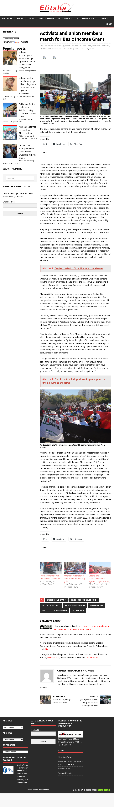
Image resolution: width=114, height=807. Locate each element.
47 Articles (89, 670)
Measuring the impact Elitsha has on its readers (70, 763)
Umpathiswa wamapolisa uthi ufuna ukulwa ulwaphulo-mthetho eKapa (28, 151)
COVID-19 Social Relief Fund (83, 600)
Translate (24, 41)
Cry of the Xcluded (51, 605)
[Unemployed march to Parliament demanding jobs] (75, 568)
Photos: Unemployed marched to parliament (50, 577)
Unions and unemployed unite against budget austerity (100, 578)
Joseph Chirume (71, 45)
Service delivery (46, 18)
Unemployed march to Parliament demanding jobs (74, 578)
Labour (31, 18)
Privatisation (96, 605)
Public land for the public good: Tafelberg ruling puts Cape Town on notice (28, 110)
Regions (102, 18)
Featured (96, 45)
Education (7, 18)
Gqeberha (105, 45)
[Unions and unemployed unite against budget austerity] (100, 568)
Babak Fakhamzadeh (41, 790)
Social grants (72, 48)
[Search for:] (19, 178)
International (65, 18)
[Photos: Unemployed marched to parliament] (51, 568)
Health (20, 18)
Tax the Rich (78, 610)
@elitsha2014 (53, 657)
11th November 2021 (52, 45)
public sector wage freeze (54, 610)
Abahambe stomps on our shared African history (27, 129)
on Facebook (92, 657)
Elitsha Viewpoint (85, 18)
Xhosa (109, 24)
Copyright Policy (65, 757)
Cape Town (86, 45)
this (46, 649)
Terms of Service (65, 773)
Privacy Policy (64, 768)
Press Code (22, 782)
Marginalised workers (57, 48)
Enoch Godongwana (75, 605)
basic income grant (56, 600)
